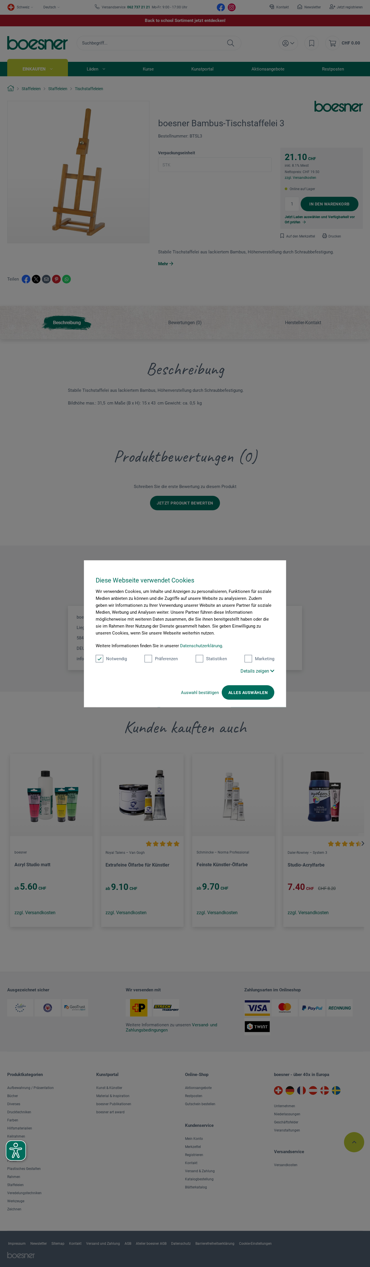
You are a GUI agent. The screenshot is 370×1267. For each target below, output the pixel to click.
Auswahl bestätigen (200, 692)
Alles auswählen (248, 692)
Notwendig (116, 658)
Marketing (264, 658)
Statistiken (216, 658)
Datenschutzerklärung (201, 645)
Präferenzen (166, 658)
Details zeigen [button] (255, 671)
